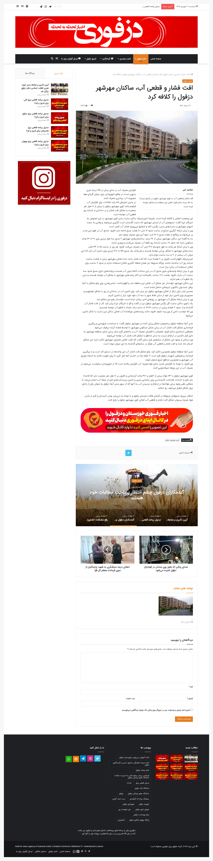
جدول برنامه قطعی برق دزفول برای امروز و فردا (140, 6)
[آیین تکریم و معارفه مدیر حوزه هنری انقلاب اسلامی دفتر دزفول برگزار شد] (59, 89)
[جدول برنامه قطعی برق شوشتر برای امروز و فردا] (176, 776)
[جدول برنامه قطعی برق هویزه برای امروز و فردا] (162, 767)
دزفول (121, 793)
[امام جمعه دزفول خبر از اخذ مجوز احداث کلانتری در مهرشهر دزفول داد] (176, 606)
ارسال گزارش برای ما (69, 58)
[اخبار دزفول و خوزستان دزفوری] (137, 419)
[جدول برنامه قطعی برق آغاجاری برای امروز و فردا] (191, 776)
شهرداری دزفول (128, 804)
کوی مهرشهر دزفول (172, 440)
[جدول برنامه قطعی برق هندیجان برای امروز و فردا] (59, 132)
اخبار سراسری (125, 58)
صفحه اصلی (156, 58)
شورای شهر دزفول (142, 809)
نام (191, 686)
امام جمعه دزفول (142, 770)
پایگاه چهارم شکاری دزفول (139, 820)
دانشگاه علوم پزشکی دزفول (138, 793)
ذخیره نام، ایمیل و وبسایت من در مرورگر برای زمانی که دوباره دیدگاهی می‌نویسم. (156, 710)
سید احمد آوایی (118, 799)
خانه (189, 74)
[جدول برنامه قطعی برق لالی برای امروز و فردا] (59, 104)
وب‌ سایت (130, 698)
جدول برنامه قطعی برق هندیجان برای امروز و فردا (37, 129)
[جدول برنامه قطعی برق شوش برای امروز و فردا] (162, 776)
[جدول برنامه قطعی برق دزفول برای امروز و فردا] (59, 118)
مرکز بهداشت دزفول (141, 815)
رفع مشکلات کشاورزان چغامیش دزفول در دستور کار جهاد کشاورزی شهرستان (136, 495)
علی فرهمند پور (124, 809)
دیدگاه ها (30, 73)
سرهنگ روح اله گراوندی (139, 799)
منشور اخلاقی (40, 851)
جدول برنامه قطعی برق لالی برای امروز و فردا (36, 101)
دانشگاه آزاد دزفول (142, 788)
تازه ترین (58, 73)
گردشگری (106, 58)
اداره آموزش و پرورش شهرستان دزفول (134, 757)
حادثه (129, 783)
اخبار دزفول (141, 58)
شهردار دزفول (144, 804)
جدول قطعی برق (142, 783)
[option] (137, 495)
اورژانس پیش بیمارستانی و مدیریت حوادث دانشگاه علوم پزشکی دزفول (131, 776)
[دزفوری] (106, 32)
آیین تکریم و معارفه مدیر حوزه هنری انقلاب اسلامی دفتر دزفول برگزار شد (35, 88)
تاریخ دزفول (91, 58)
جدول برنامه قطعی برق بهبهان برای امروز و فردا (35, 143)
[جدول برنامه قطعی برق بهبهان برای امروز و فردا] (59, 146)
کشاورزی (121, 820)
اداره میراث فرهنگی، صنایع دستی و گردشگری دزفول (131, 764)
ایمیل (190, 698)
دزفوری (165, 846)
